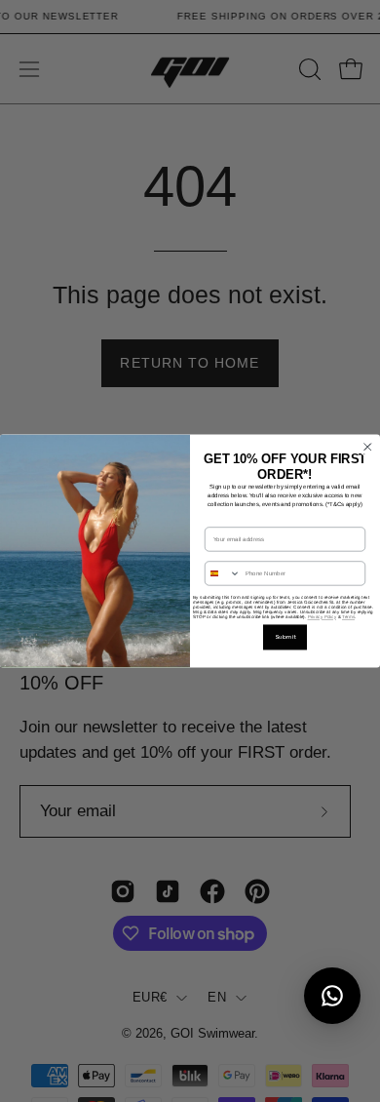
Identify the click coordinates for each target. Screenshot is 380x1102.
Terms (348, 616)
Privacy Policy (322, 616)
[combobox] (223, 573)
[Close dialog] (368, 447)
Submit (285, 637)
